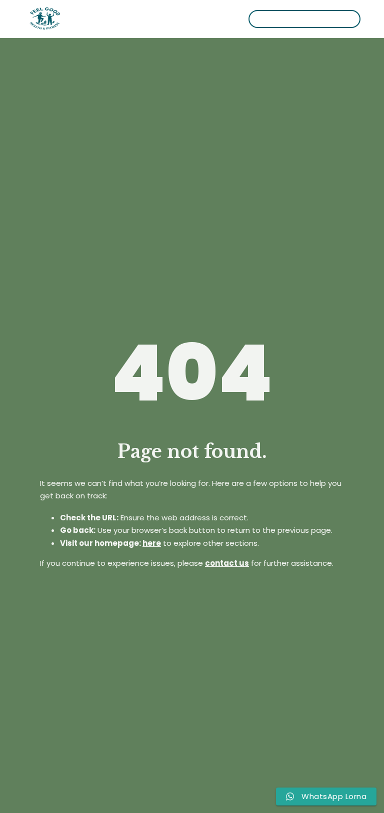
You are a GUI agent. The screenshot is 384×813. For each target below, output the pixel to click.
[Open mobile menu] (193, 19)
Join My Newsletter (304, 19)
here (151, 543)
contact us (227, 563)
